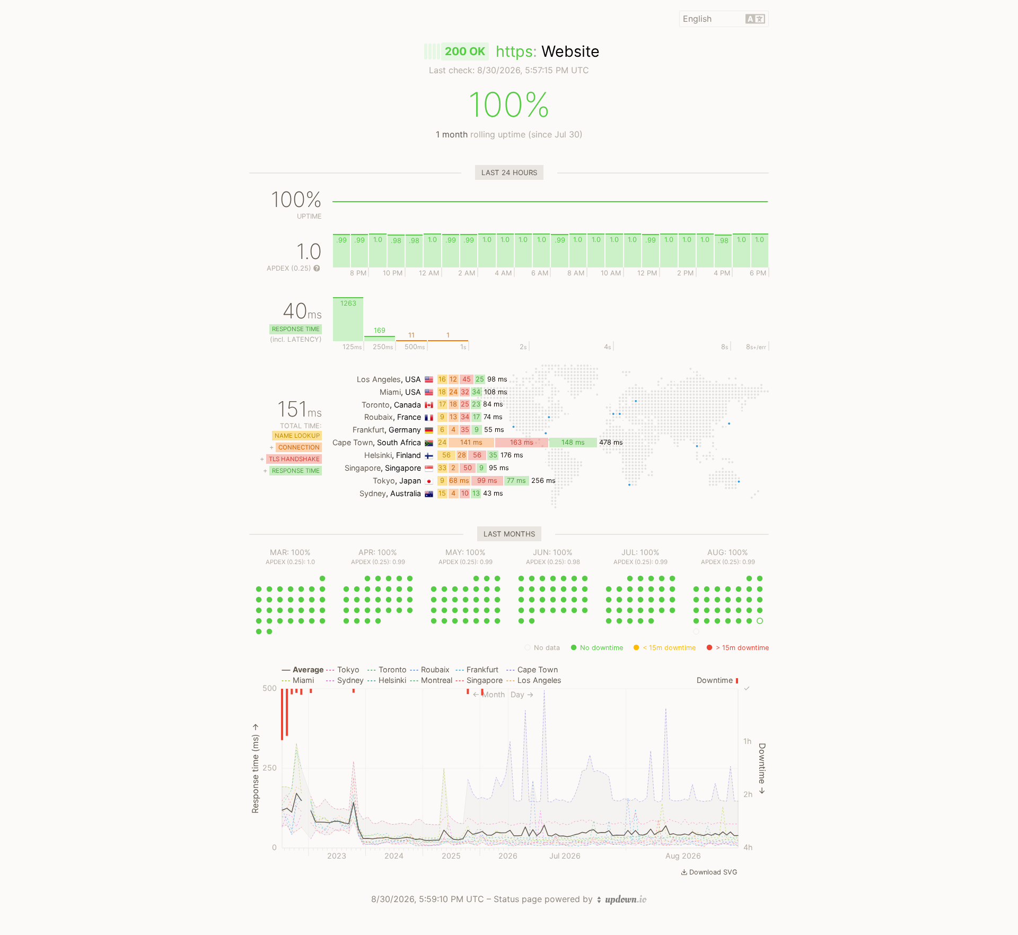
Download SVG (713, 872)
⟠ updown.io (622, 899)
